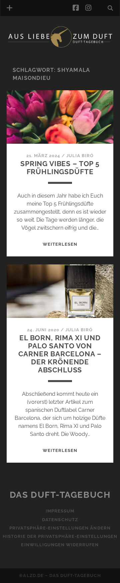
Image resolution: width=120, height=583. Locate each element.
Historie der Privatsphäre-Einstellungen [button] (60, 536)
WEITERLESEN (60, 244)
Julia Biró (80, 155)
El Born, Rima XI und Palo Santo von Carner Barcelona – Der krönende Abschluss (59, 354)
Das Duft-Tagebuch (60, 495)
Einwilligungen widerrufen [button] (60, 544)
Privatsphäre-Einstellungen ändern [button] (59, 528)
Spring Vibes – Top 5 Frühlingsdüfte (60, 167)
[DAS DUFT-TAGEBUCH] (60, 46)
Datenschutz (60, 519)
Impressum (60, 510)
